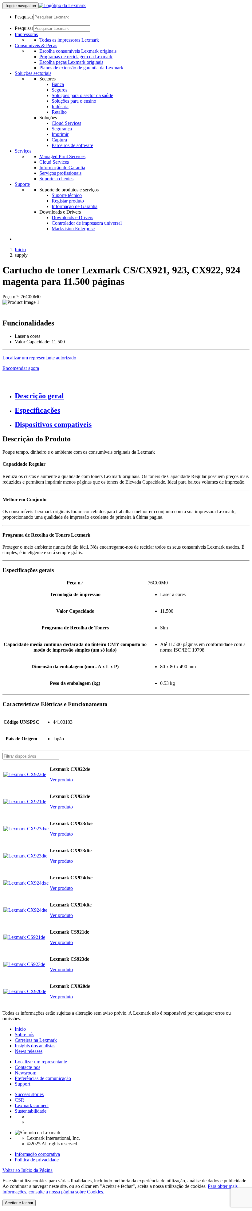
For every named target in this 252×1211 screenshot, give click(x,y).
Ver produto (61, 779)
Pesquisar (24, 16)
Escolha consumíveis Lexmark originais (77, 51)
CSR (19, 1100)
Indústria (60, 106)
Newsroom (25, 1072)
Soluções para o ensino (74, 101)
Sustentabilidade (30, 1111)
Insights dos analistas (35, 1045)
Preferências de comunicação (43, 1078)
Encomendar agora (20, 368)
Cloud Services (66, 123)
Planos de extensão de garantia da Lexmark (81, 67)
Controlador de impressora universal (87, 223)
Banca (58, 84)
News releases (28, 1051)
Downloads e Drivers (72, 217)
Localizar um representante (41, 1061)
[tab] (132, 396)
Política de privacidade (37, 1159)
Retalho (59, 112)
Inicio (20, 249)
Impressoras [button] (26, 34)
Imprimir (60, 134)
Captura (59, 139)
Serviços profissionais (60, 173)
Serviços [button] (23, 150)
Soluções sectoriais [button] (33, 73)
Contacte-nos (27, 1067)
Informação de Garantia (62, 167)
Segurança (62, 128)
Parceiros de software (72, 145)
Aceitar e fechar (19, 1203)
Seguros (59, 89)
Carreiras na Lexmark (36, 1040)
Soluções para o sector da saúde (82, 95)
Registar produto (68, 200)
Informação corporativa (37, 1154)
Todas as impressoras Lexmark (69, 40)
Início (20, 1029)
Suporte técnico (67, 195)
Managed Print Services (62, 156)
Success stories (29, 1094)
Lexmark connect (32, 1105)
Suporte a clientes (56, 178)
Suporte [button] (22, 184)
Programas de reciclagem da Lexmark (75, 56)
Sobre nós (24, 1034)
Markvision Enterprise (73, 228)
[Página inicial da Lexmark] (62, 5)
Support (22, 1083)
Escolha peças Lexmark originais (71, 62)
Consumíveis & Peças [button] (36, 45)
